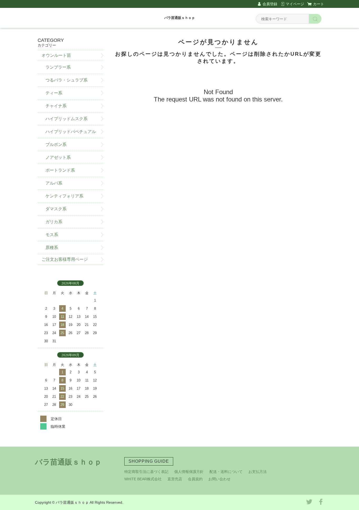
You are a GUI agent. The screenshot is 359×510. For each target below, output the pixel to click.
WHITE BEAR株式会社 (143, 479)
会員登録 (270, 4)
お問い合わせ (219, 479)
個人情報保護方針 (189, 472)
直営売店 (174, 479)
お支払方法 (257, 472)
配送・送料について (226, 472)
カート (318, 4)
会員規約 (195, 479)
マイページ (295, 4)
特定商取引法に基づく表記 (146, 472)
